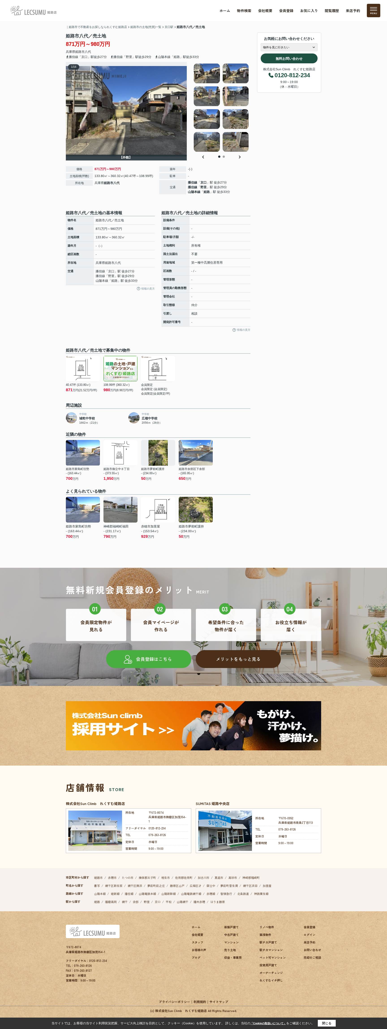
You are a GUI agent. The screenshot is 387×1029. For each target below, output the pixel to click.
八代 (88, 51)
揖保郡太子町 (147, 877)
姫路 (207, 192)
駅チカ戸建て (268, 942)
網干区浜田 (250, 886)
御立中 (210, 886)
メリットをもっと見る (238, 659)
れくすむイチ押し (271, 980)
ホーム (224, 10)
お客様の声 (199, 950)
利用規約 (200, 1001)
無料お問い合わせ (289, 58)
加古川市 (203, 877)
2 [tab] (224, 157)
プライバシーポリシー (174, 1001)
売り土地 (230, 950)
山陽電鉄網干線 (191, 894)
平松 (169, 902)
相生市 (165, 877)
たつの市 (127, 877)
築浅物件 (265, 935)
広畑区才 (195, 886)
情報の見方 (148, 288)
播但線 (192, 182)
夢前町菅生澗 (229, 886)
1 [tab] (219, 157)
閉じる (326, 1023)
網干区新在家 (114, 886)
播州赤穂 (199, 902)
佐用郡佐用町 (184, 877)
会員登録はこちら (154, 659)
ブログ (196, 957)
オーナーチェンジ (271, 973)
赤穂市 (112, 877)
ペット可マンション (273, 957)
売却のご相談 (312, 957)
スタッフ (197, 942)
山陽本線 (194, 192)
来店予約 (353, 10)
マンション (231, 942)
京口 (203, 182)
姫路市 (80, 51)
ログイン (309, 935)
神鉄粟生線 (261, 894)
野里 (203, 187)
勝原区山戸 (177, 886)
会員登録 (286, 10)
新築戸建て (231, 927)
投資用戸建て (268, 965)
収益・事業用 (233, 957)
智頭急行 (226, 894)
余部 (136, 902)
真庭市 (219, 877)
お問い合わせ (312, 950)
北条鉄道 (243, 894)
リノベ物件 (267, 927)
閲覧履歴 (332, 10)
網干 (125, 902)
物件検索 (244, 10)
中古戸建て (231, 935)
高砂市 (232, 877)
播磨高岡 (111, 902)
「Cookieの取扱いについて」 (268, 1023)
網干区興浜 (135, 886)
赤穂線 (210, 894)
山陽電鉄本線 (147, 894)
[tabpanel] (221, 107)
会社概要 (265, 10)
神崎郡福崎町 (251, 877)
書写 (97, 886)
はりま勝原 (217, 902)
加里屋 (267, 886)
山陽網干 (182, 902)
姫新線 (115, 894)
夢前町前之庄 (156, 886)
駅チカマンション (271, 950)
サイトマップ (218, 1001)
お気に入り (309, 10)
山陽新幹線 (168, 894)
